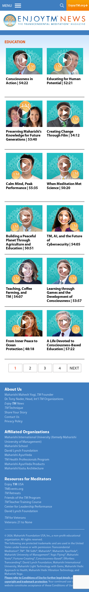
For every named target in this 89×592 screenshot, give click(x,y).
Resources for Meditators (28, 479)
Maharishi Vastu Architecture (24, 468)
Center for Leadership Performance (28, 507)
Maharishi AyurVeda (18, 455)
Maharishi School (16, 446)
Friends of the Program (23, 498)
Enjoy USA (14, 484)
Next (74, 368)
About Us (13, 390)
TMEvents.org (14, 489)
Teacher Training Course (23, 502)
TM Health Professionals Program (27, 459)
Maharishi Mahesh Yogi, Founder (29, 395)
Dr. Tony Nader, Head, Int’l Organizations (34, 399)
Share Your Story (16, 412)
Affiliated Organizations (27, 432)
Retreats (13, 493)
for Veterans (15, 518)
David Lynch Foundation (21, 451)
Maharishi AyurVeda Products (25, 464)
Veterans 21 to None (18, 522)
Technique (14, 408)
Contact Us (12, 417)
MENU (7, 6)
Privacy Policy (14, 421)
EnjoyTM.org (76, 5)
